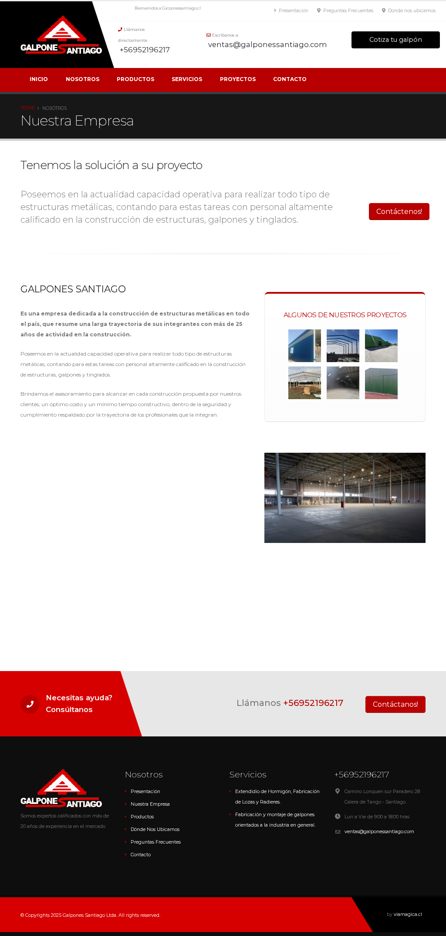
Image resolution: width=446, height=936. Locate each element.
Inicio (39, 79)
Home (27, 108)
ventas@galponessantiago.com (379, 831)
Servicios (187, 79)
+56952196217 (313, 703)
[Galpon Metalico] (381, 382)
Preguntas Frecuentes (347, 11)
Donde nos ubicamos (411, 11)
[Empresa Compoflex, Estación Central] (304, 345)
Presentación (292, 11)
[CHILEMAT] (381, 345)
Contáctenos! (399, 211)
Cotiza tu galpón (395, 40)
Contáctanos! (395, 704)
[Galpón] (343, 345)
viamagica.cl (408, 914)
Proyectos (238, 79)
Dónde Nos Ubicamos (155, 829)
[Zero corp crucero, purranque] (304, 382)
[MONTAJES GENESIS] (343, 382)
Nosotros (82, 79)
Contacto (290, 79)
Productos (135, 79)
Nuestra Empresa (150, 804)
